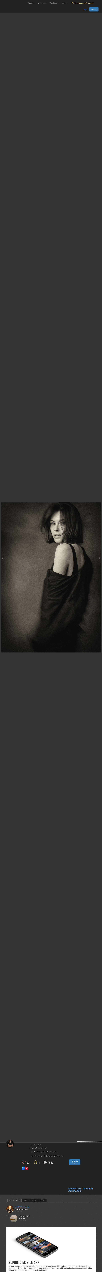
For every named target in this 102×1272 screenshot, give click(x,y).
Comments (14, 1200)
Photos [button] (31, 3)
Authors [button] (41, 3)
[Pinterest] (26, 1168)
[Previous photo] (2, 558)
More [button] (64, 3)
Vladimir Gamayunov (22, 1207)
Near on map (30, 1200)
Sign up (94, 9)
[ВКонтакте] (23, 1168)
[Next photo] (99, 558)
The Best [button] (53, 3)
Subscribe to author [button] (74, 1162)
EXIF (42, 1200)
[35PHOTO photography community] (13, 3)
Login (85, 9)
